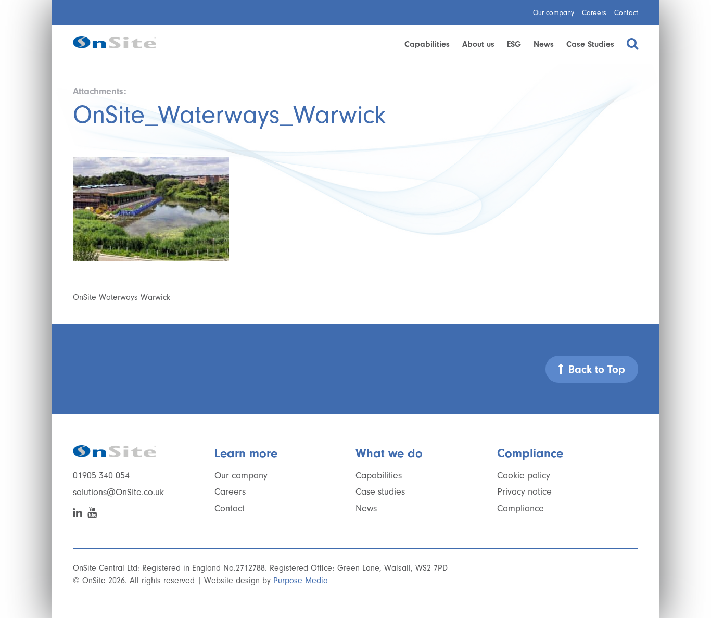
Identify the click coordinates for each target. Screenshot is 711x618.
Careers (594, 12)
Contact (626, 12)
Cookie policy (523, 475)
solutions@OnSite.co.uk (118, 492)
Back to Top (596, 369)
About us (478, 44)
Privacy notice (524, 491)
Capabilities (427, 44)
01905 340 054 (101, 475)
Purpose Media (300, 580)
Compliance (520, 508)
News (544, 44)
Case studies (380, 491)
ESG (514, 44)
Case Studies (590, 44)
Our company (553, 12)
